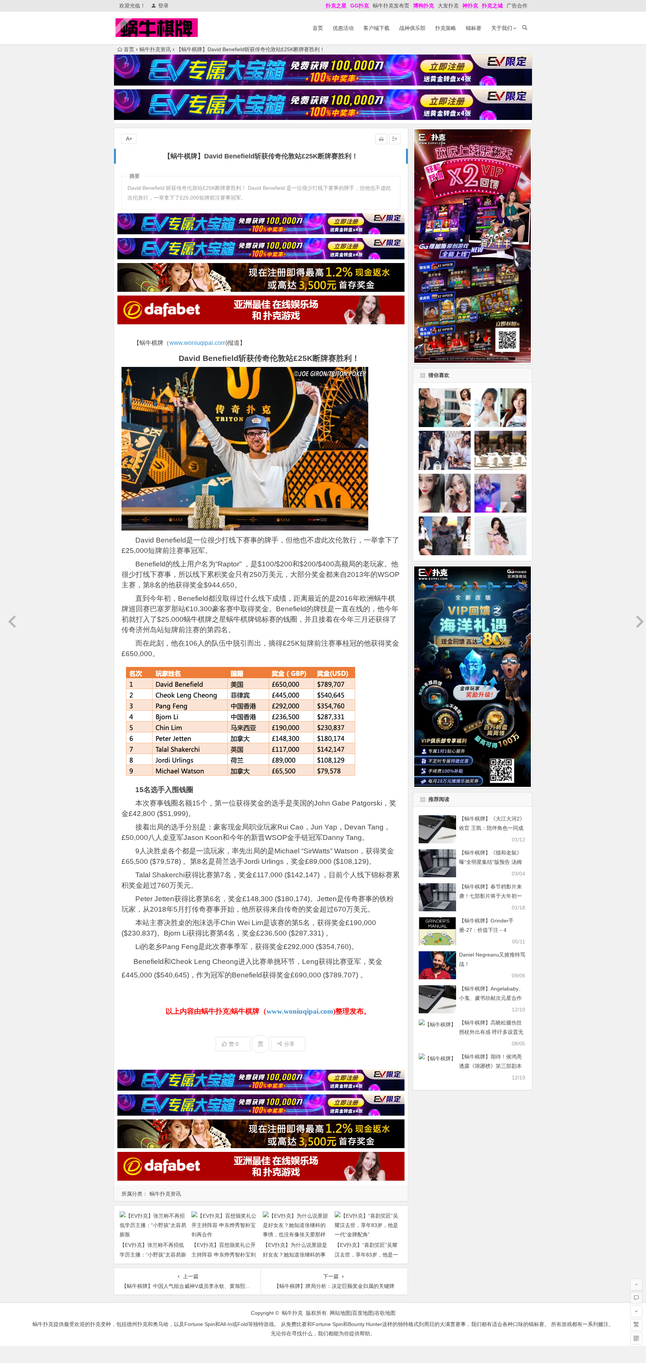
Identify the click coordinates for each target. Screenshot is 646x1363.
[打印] (381, 139)
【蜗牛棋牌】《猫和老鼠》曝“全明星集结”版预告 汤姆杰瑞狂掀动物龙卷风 (490, 862)
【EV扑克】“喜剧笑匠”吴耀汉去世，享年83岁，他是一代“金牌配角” (366, 1254)
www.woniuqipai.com (197, 343)
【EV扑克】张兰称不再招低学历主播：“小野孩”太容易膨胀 (153, 1254)
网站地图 (340, 1313)
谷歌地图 (385, 1313)
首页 (318, 28)
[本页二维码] (636, 1338)
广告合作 (517, 6)
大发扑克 (448, 6)
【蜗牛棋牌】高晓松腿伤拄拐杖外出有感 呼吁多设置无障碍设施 (491, 1032)
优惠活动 (343, 28)
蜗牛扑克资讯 (155, 49)
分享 (289, 1044)
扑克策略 (445, 28)
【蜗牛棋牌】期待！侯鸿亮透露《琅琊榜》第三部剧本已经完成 (490, 1066)
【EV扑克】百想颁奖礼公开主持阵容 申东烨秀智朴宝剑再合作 (223, 1254)
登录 (163, 6)
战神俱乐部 (412, 28)
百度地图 (362, 1313)
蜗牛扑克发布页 (391, 6)
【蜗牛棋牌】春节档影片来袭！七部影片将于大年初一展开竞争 (490, 896)
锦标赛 (474, 28)
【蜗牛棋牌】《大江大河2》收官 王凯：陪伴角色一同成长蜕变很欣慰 (492, 828)
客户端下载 (376, 28)
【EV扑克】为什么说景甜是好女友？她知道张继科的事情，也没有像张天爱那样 (295, 1254)
